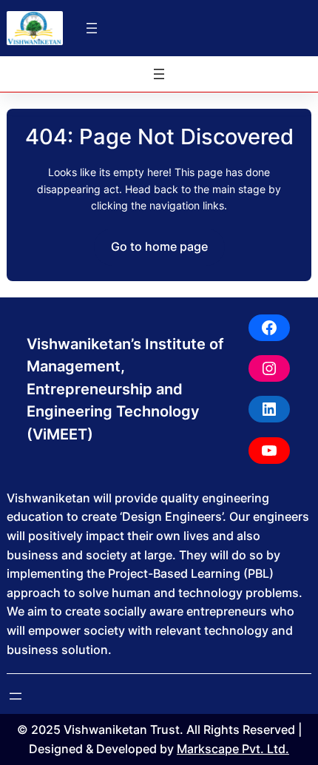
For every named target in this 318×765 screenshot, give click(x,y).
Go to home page (159, 246)
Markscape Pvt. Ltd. (233, 748)
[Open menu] (92, 28)
